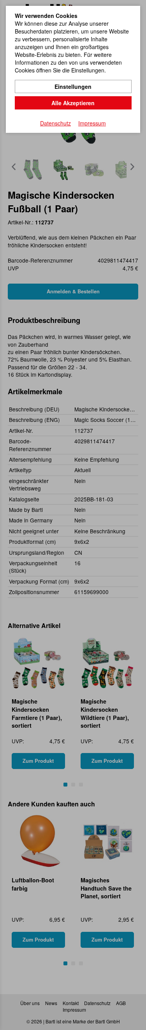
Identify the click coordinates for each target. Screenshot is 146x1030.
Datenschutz (55, 123)
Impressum (92, 123)
